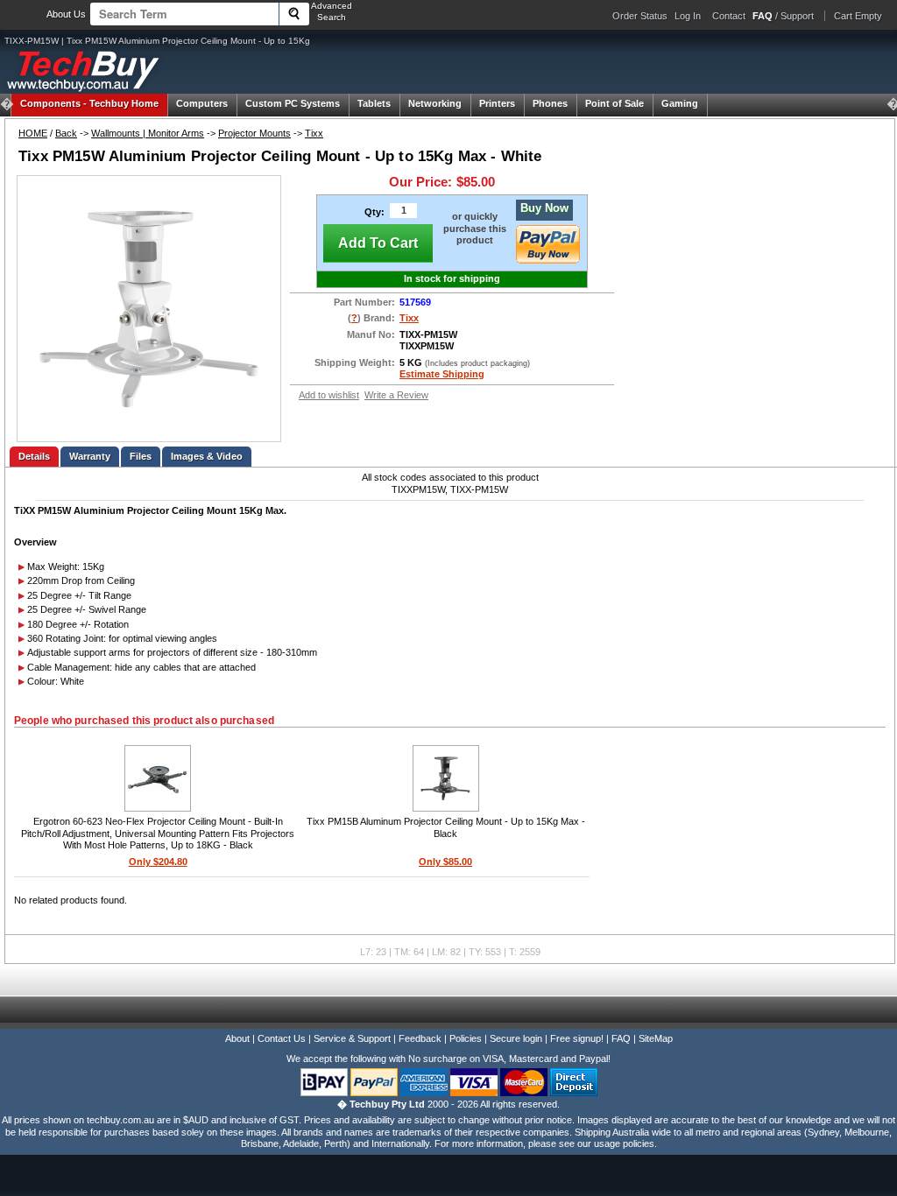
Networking (435, 103)
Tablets (374, 103)
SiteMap (656, 1038)
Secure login (516, 1038)
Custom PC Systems (292, 103)
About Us (66, 14)
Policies (465, 1038)
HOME (32, 133)
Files (141, 456)
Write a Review (396, 395)
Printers (497, 103)
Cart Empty (858, 16)
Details (34, 456)
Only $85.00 (445, 861)
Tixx (314, 133)
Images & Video (207, 456)
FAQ (621, 1038)
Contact (728, 16)
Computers (202, 103)
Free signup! (577, 1038)
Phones (550, 103)
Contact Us (282, 1038)
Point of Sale (614, 103)
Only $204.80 (158, 861)
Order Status (639, 16)
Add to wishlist (329, 395)
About (237, 1038)
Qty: (374, 212)
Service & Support (352, 1038)
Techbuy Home (89, 103)
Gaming (679, 103)
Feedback (420, 1038)
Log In (688, 16)
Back (66, 133)
